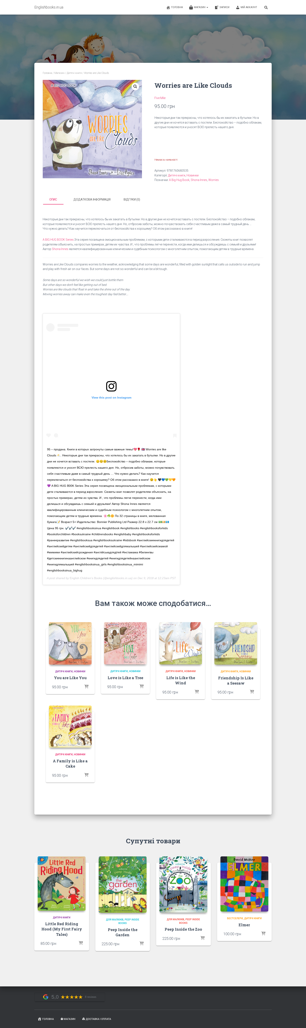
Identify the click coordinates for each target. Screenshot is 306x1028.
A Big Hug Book (179, 180)
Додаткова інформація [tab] (92, 199)
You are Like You (70, 677)
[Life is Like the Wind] (180, 643)
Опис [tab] (53, 199)
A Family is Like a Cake (70, 763)
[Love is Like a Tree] (125, 643)
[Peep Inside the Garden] (123, 884)
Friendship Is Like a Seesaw (235, 680)
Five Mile (159, 98)
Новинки (193, 175)
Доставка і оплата (98, 1019)
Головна (177, 7)
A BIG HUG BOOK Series (58, 239)
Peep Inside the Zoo (183, 929)
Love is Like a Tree (125, 677)
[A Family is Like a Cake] (70, 727)
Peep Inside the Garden (122, 932)
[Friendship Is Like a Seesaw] (235, 643)
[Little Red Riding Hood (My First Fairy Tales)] (62, 883)
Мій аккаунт (249, 7)
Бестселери (235, 918)
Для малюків (114, 919)
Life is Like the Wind (180, 680)
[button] (135, 86)
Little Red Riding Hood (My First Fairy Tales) (61, 929)
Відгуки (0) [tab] (132, 199)
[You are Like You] (70, 643)
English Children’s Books (86, 578)
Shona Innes (199, 180)
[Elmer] (244, 884)
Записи (224, 7)
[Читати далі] (86, 687)
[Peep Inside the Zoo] (183, 884)
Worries (213, 180)
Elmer (244, 924)
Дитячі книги (74, 73)
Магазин (200, 7)
